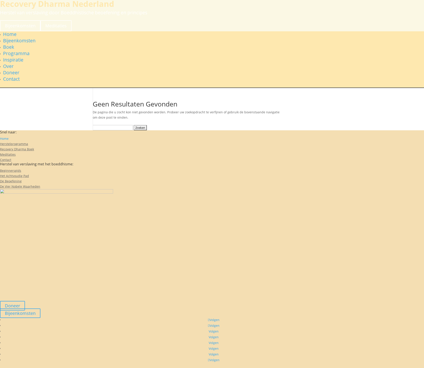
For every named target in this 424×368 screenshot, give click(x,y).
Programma (16, 53)
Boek (8, 47)
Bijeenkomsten (20, 26)
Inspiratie (13, 60)
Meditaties (56, 26)
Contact (11, 79)
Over (8, 66)
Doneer (11, 72)
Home (10, 34)
